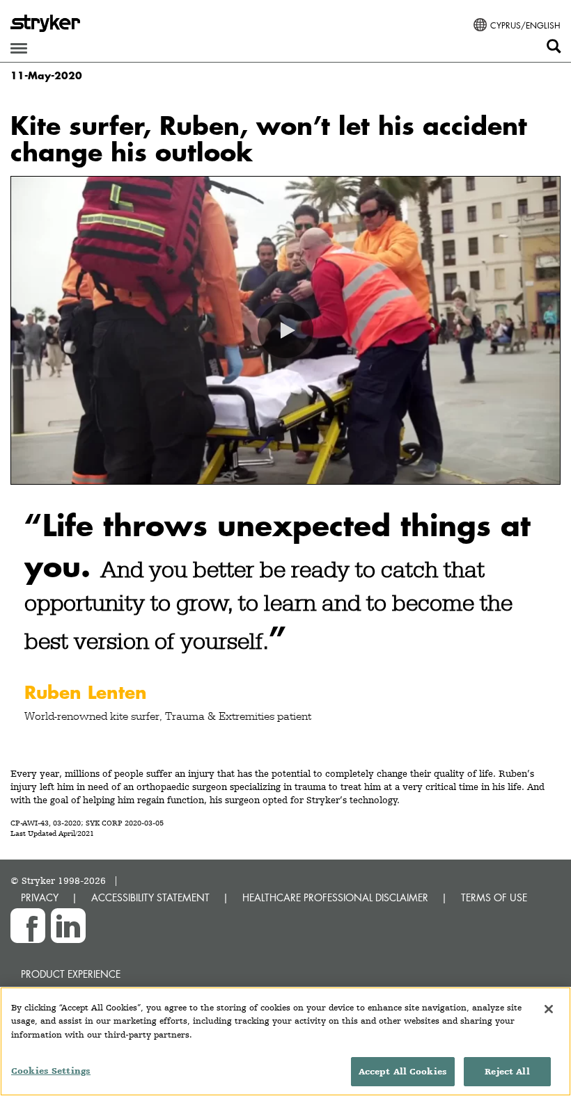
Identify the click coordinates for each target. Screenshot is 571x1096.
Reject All (507, 1071)
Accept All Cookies (403, 1071)
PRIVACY (39, 897)
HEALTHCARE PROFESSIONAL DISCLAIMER (335, 897)
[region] (285, 1041)
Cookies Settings (51, 1070)
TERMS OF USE (494, 897)
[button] (285, 330)
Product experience (70, 974)
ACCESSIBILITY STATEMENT (150, 897)
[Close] (548, 1009)
